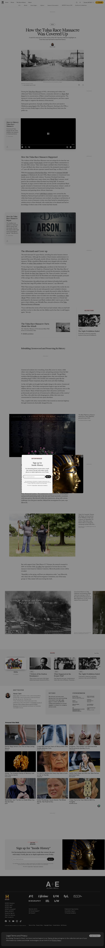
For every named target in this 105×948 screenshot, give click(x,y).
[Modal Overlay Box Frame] (52, 474)
